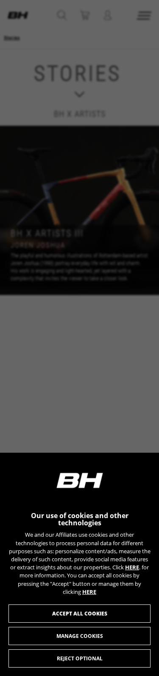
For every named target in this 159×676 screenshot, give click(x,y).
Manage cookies (79, 636)
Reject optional (80, 658)
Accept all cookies (79, 613)
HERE (132, 567)
